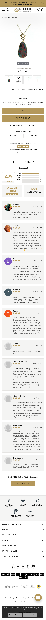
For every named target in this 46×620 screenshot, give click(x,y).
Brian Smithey (18, 458)
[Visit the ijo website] (15, 586)
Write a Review (23, 483)
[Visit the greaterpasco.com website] (39, 586)
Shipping (12, 136)
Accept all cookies (30, 615)
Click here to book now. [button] (24, 4)
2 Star (19, 180)
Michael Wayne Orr (20, 362)
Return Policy (9, 598)
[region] (23, 45)
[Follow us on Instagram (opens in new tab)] (23, 566)
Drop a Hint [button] (23, 118)
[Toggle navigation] (3, 10)
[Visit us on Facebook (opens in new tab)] (18, 566)
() (41, 173)
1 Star (19, 182)
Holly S (15, 226)
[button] (7, 10)
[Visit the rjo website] (32, 586)
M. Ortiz (16, 204)
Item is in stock (23, 146)
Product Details (23, 162)
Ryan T (15, 343)
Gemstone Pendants (10, 17)
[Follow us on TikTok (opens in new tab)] (13, 566)
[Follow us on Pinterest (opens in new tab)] (28, 566)
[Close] (43, 3)
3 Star (19, 177)
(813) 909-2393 (23, 71)
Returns (33, 136)
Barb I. (15, 258)
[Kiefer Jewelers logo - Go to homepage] (23, 9)
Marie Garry (17, 425)
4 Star (19, 175)
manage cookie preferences (20, 610)
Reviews (23, 167)
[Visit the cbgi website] (7, 586)
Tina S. (15, 311)
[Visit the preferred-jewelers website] (24, 586)
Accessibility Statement (23, 602)
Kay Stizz (16, 289)
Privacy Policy (21, 598)
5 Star (19, 173)
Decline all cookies (15, 615)
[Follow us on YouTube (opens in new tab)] (33, 566)
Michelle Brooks (19, 396)
